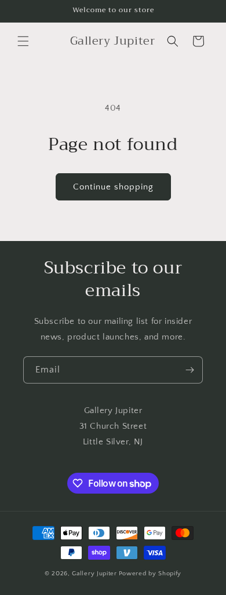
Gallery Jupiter (94, 573)
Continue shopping (113, 187)
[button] (23, 41)
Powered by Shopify (150, 573)
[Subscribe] (189, 370)
